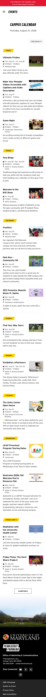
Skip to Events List (32, 37)
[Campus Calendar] (12, 11)
